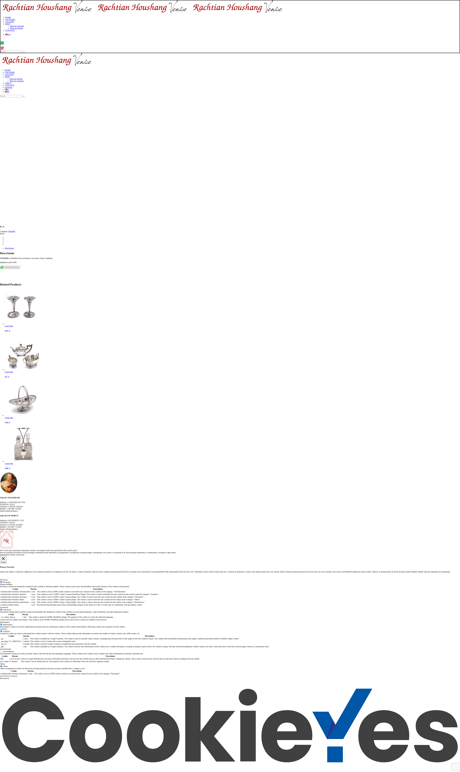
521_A (7, 376)
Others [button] (2, 664)
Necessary (7, 582)
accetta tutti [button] (20, 555)
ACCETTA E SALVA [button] (8, 676)
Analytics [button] (3, 629)
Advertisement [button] (5, 649)
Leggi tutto (9, 326)
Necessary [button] (4, 580)
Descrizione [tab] (9, 248)
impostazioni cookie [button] (7, 555)
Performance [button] (5, 622)
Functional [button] (4, 607)
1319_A (7, 422)
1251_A (7, 331)
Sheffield (11, 231)
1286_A (7, 468)
